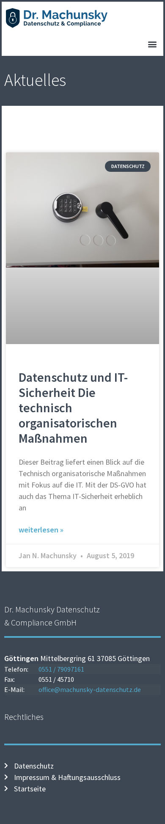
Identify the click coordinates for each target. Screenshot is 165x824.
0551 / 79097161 (61, 669)
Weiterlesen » (41, 530)
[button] (152, 44)
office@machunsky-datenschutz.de (89, 689)
